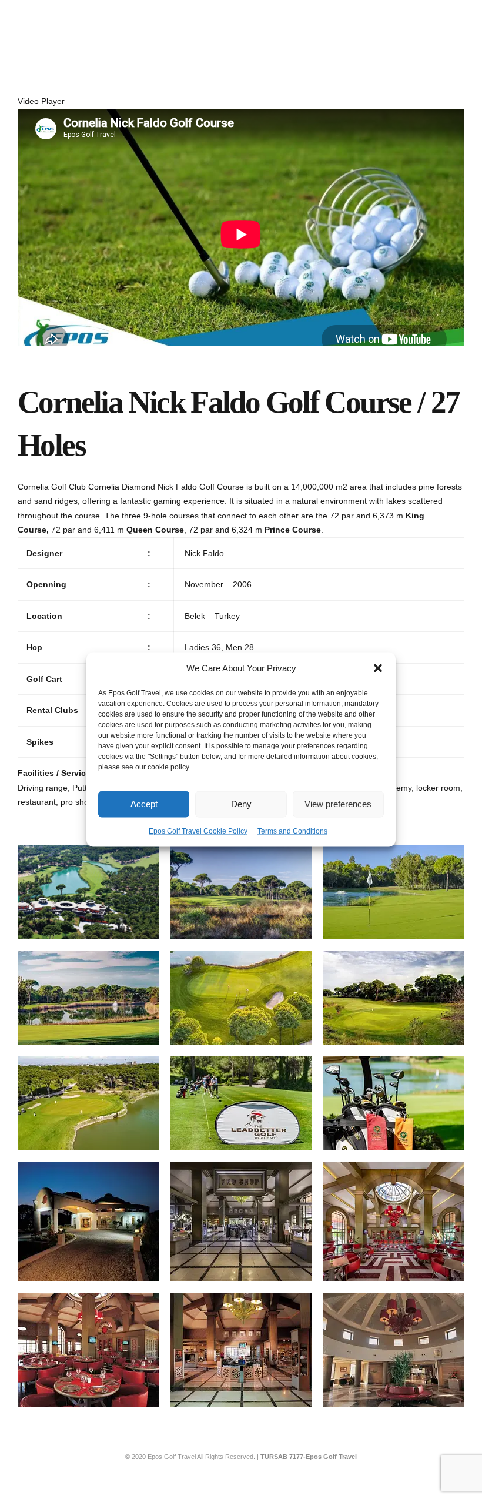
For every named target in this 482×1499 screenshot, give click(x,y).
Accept (144, 804)
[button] (378, 668)
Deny (241, 804)
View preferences (337, 804)
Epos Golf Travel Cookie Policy (198, 831)
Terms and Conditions (292, 831)
